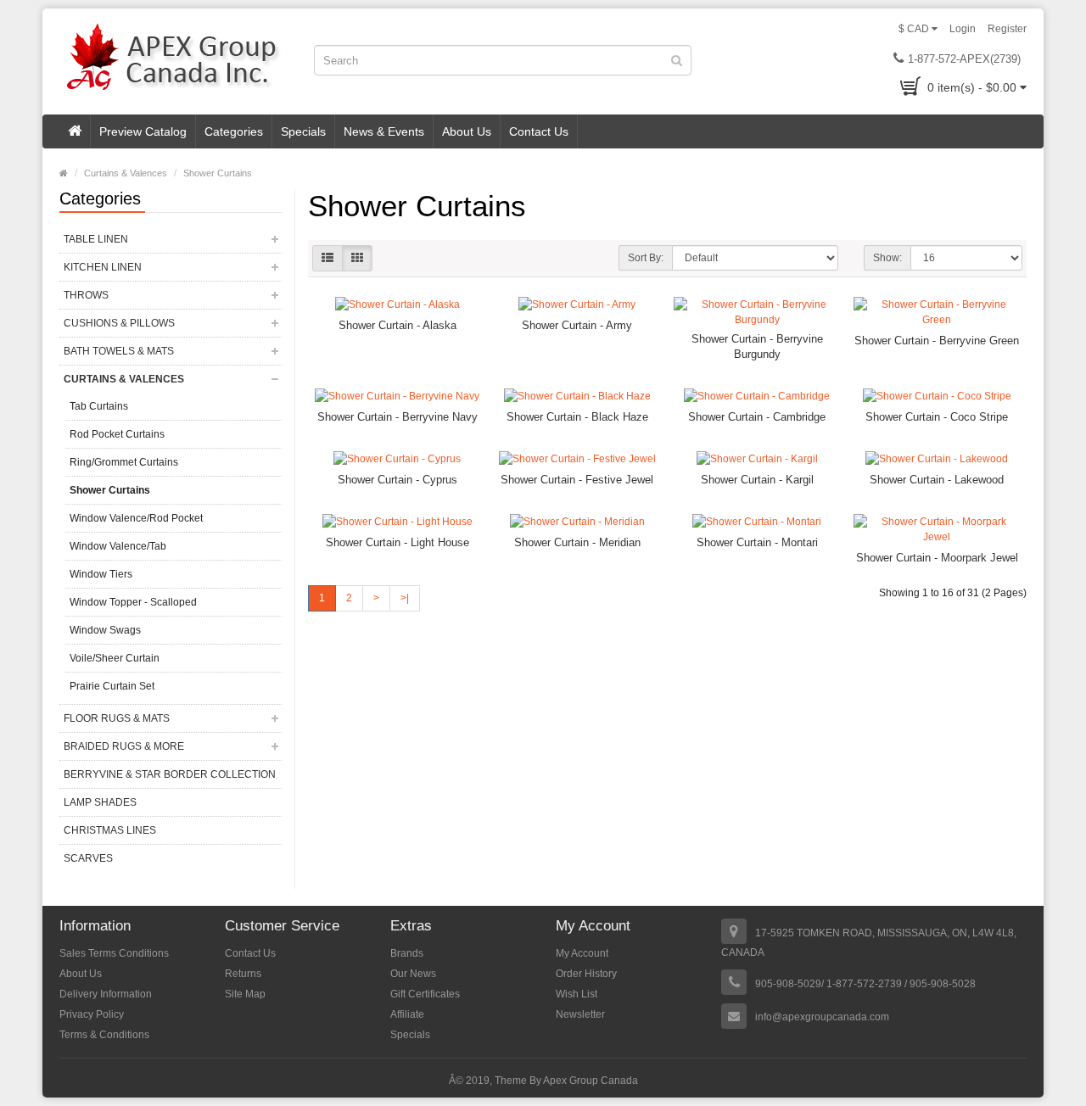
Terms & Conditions (104, 1035)
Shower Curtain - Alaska (397, 325)
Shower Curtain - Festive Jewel (577, 479)
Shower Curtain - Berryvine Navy (397, 417)
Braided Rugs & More (124, 746)
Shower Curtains (217, 173)
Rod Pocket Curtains (117, 434)
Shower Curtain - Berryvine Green (936, 340)
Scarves (88, 858)
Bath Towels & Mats (119, 351)
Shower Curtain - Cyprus (397, 479)
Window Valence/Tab (118, 546)
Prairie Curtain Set (112, 686)
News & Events (384, 131)
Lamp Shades (100, 802)
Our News (413, 974)
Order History (586, 974)
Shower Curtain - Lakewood (937, 479)
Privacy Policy (91, 1014)
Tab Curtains (99, 406)
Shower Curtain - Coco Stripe (936, 417)
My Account (582, 953)
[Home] (75, 131)
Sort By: (645, 258)
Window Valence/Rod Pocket (136, 518)
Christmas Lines (110, 830)
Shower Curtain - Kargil (757, 479)
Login (962, 29)
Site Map (245, 994)
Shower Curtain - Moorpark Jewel (937, 557)
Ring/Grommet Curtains (124, 462)
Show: (887, 258)
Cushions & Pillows (119, 323)
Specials (303, 131)
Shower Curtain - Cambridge (757, 417)
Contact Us (538, 131)
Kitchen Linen (103, 267)
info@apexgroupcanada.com (822, 1017)
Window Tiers (101, 574)
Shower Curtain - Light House (397, 542)
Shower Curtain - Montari (757, 542)
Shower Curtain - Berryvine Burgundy (757, 346)
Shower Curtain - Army (577, 325)
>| (404, 598)
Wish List (576, 994)
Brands (406, 953)
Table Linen (96, 239)
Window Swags (105, 630)
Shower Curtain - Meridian (577, 542)
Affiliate (407, 1014)
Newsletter (580, 1014)
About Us (466, 131)
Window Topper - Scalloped (133, 602)
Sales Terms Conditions (114, 953)
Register (1007, 29)
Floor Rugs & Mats (117, 718)
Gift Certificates (425, 994)
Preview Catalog (143, 131)
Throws (86, 295)
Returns (243, 974)
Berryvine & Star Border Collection (170, 774)
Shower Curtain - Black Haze (577, 417)
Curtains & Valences (125, 173)
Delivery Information (105, 994)
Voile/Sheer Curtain (115, 658)
